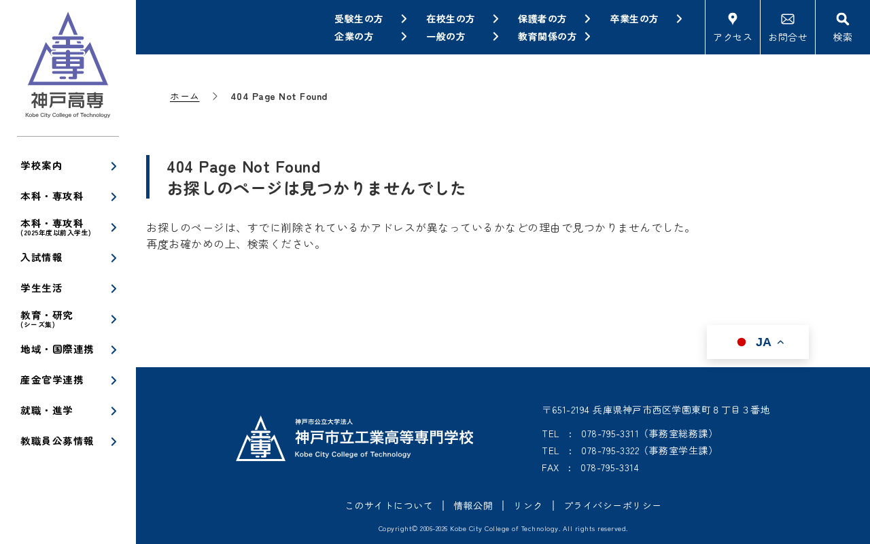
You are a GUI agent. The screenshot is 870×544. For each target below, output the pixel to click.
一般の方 (446, 36)
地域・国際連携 (57, 348)
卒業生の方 (634, 18)
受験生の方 (359, 18)
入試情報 (41, 257)
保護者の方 (543, 18)
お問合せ (787, 37)
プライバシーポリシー (612, 505)
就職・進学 (46, 410)
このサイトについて (389, 505)
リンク (528, 505)
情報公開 (473, 505)
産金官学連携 (52, 379)
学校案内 (41, 165)
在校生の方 (451, 18)
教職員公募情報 (57, 440)
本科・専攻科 (52, 195)
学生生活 (41, 287)
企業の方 (354, 36)
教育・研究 (46, 318)
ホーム (185, 96)
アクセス (732, 37)
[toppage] (68, 68)
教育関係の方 (547, 36)
